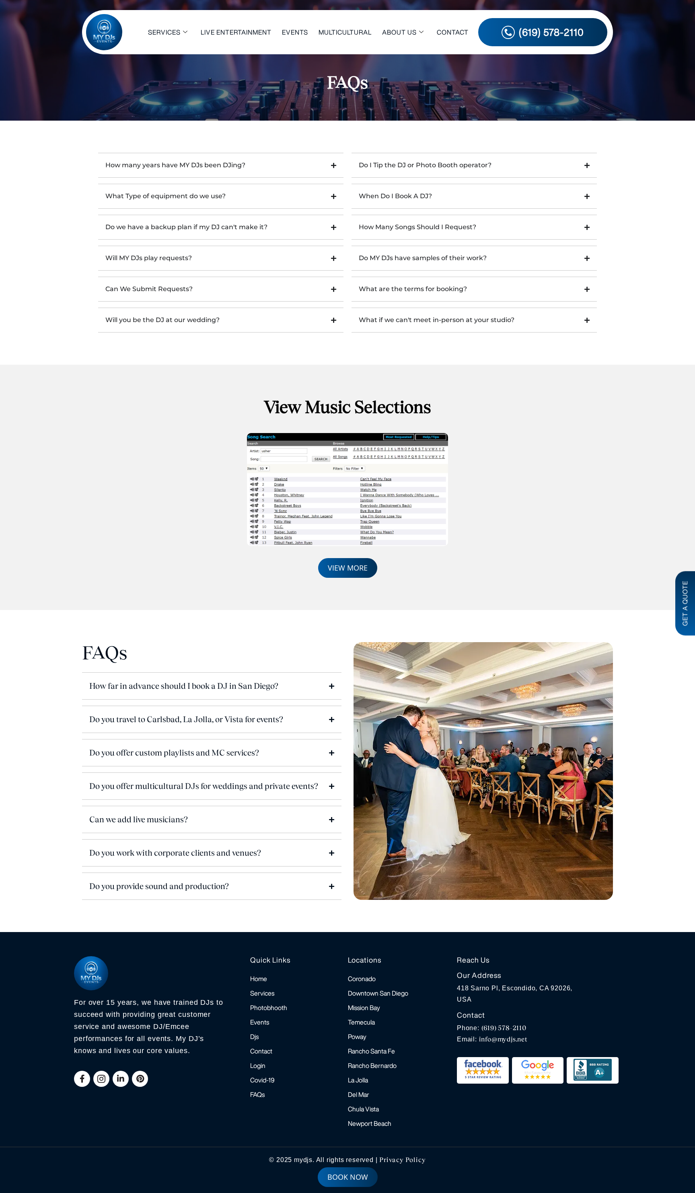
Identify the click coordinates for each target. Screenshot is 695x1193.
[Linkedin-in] (121, 1079)
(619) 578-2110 (503, 1028)
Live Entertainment (236, 32)
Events (295, 32)
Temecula (361, 1022)
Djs (254, 1036)
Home (258, 978)
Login (257, 1065)
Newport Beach (369, 1123)
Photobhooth (268, 1007)
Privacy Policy (402, 1160)
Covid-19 (262, 1080)
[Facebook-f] (82, 1079)
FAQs (257, 1094)
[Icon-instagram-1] (101, 1079)
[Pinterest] (140, 1079)
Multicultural (345, 32)
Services (164, 32)
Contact (453, 32)
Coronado (362, 978)
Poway (357, 1036)
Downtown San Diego (378, 993)
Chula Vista (363, 1109)
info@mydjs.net (503, 1039)
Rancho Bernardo (372, 1065)
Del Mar (358, 1094)
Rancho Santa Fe (371, 1051)
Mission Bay (364, 1007)
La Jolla (358, 1080)
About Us (399, 32)
